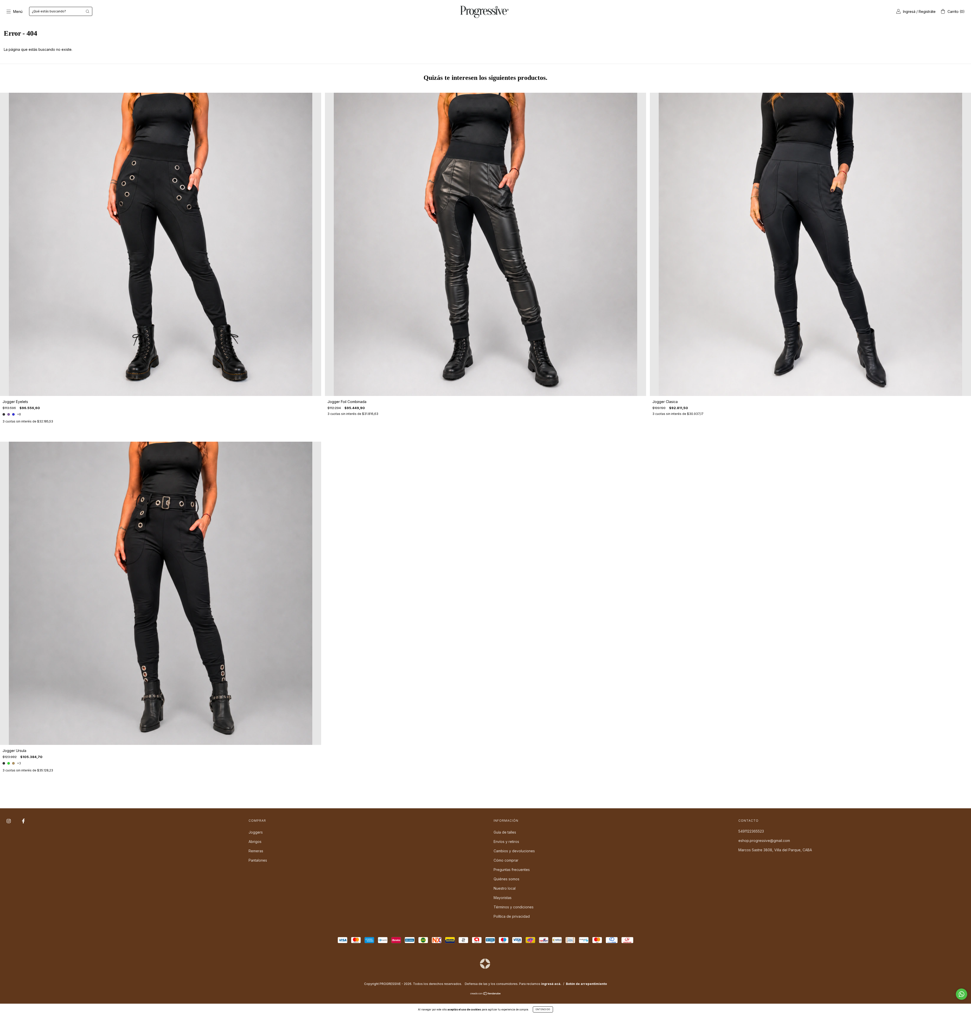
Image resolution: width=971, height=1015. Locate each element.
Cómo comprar (506, 860)
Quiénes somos (506, 879)
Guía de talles (505, 832)
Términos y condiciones (514, 907)
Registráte (927, 11)
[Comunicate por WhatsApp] (961, 994)
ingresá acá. (551, 984)
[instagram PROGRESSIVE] (9, 821)
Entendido (543, 1009)
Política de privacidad (512, 916)
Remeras (256, 851)
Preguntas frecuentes (512, 869)
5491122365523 (751, 831)
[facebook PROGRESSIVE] (23, 821)
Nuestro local (505, 888)
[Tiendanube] (485, 994)
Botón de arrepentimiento (586, 984)
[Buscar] (87, 11)
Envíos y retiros (506, 841)
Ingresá (909, 11)
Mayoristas (503, 897)
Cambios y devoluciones (514, 851)
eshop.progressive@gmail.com (764, 840)
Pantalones (258, 860)
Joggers (256, 832)
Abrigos (255, 841)
